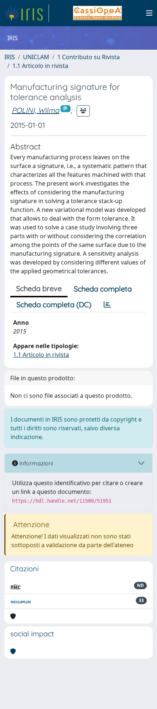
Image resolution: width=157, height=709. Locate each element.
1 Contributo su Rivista (88, 57)
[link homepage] (26, 13)
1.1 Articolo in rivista (40, 66)
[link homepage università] (97, 13)
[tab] (107, 304)
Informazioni (35, 463)
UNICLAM (36, 57)
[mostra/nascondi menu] (149, 13)
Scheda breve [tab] (39, 288)
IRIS (9, 57)
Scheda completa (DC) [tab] (53, 304)
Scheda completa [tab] (103, 288)
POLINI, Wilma (35, 110)
